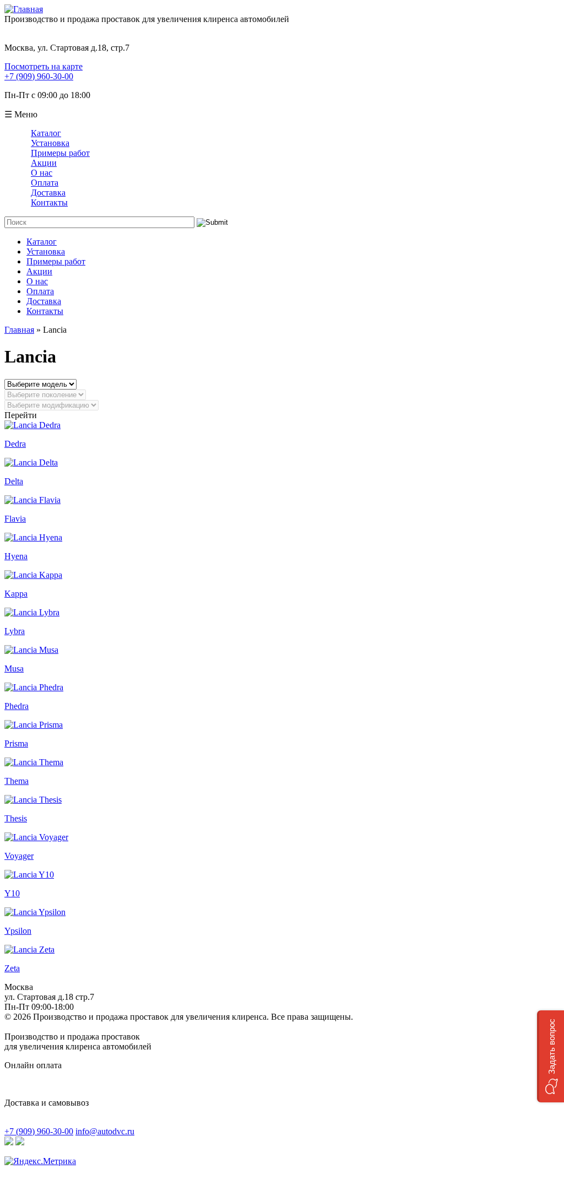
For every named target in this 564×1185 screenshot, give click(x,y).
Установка (50, 143)
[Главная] (23, 9)
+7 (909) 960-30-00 (38, 76)
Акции (44, 162)
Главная (19, 329)
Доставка (48, 192)
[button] (550, 1056)
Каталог (46, 133)
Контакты (49, 202)
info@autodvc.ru (104, 1131)
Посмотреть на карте (43, 66)
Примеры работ (60, 153)
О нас (41, 172)
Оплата (44, 182)
